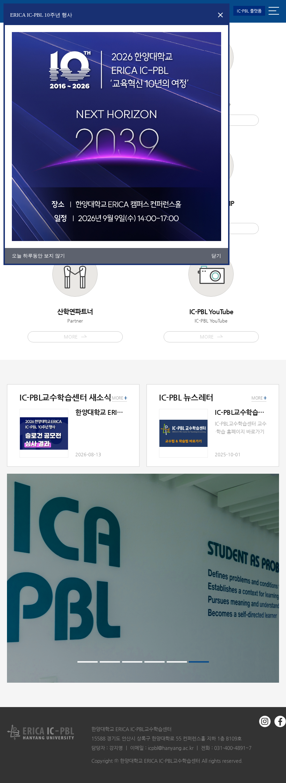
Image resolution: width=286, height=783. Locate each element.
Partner (75, 323)
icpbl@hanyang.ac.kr (171, 748)
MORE (258, 398)
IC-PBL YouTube (211, 323)
